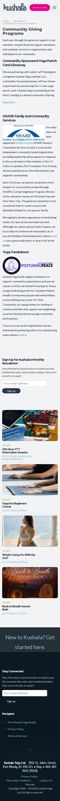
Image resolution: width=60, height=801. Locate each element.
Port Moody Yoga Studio (22, 722)
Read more (9, 102)
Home (6, 21)
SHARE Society (23, 142)
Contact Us (46, 780)
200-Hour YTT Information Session (15, 451)
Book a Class (40, 7)
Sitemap (30, 784)
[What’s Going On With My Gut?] (30, 531)
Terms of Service (17, 735)
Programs (20, 21)
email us (22, 334)
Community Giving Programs (19, 23)
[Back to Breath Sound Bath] (30, 582)
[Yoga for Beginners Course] (30, 479)
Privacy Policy (16, 729)
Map (39, 767)
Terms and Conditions (18, 780)
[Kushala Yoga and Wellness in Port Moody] (15, 7)
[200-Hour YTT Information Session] (30, 425)
